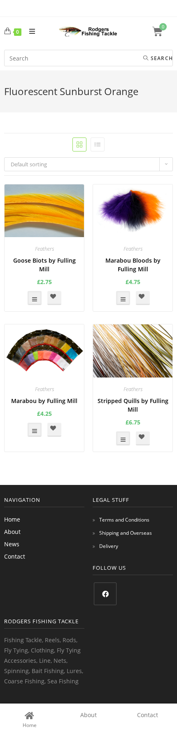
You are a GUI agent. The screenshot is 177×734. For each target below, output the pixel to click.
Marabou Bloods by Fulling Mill (133, 264)
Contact (14, 556)
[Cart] (162, 31)
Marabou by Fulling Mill (44, 401)
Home (12, 519)
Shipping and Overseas (125, 532)
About (12, 532)
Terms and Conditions (124, 519)
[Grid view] (79, 144)
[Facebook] (105, 594)
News (11, 544)
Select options (35, 298)
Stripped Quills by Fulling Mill (133, 405)
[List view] (98, 144)
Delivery (108, 546)
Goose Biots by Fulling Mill (44, 264)
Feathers (44, 248)
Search (161, 58)
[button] (54, 298)
